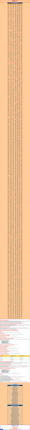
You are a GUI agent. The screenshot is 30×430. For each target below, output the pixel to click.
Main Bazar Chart (15, 395)
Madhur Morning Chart (15, 400)
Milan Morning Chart (15, 396)
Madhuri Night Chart (15, 399)
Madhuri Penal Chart (15, 409)
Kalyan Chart (15, 390)
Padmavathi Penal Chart (15, 410)
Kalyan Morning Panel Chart (15, 408)
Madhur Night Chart (15, 402)
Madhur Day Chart (15, 401)
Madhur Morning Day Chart (15, 422)
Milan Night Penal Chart (15, 419)
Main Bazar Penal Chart (15, 416)
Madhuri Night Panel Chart (15, 420)
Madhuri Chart (15, 389)
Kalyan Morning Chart (15, 388)
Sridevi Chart (15, 387)
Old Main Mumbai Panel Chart (15, 415)
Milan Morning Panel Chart (15, 417)
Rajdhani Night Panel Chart (15, 421)
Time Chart (15, 386)
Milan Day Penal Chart (15, 418)
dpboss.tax (15, 425)
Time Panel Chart (15, 406)
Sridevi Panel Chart (15, 407)
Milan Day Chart (15, 397)
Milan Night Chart (15, 398)
